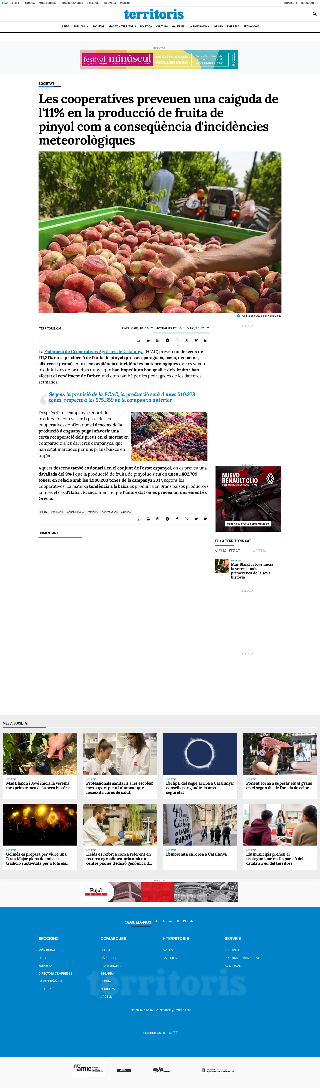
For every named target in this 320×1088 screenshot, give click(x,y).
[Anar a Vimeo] (184, 921)
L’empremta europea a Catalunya (196, 854)
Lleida (14, 3)
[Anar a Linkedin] (170, 921)
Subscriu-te (309, 3)
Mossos (125, 3)
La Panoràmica (50, 981)
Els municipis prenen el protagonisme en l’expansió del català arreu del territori (274, 858)
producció (57, 512)
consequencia (75, 512)
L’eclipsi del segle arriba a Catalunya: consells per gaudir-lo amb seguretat (200, 787)
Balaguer (93, 3)
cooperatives (110, 512)
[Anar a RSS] (191, 921)
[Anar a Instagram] (177, 921)
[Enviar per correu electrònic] (139, 340)
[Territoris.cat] (154, 14)
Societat (46, 84)
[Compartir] (158, 340)
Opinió (168, 950)
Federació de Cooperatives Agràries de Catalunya (93, 351)
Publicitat (233, 950)
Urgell (106, 996)
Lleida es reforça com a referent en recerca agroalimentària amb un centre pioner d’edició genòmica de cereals (118, 860)
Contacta (290, 3)
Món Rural (47, 950)
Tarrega (29, 3)
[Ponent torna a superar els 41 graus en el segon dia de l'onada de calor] (280, 754)
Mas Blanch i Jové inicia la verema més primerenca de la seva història (252, 571)
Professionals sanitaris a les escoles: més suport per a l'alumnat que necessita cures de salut (119, 787)
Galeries (170, 958)
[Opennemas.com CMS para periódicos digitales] (160, 1032)
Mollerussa (47, 3)
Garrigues (109, 958)
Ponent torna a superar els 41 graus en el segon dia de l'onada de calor (279, 785)
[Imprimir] (148, 340)
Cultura (45, 989)
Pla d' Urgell (111, 965)
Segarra (107, 973)
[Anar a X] (163, 921)
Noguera (108, 989)
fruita (44, 512)
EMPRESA (45, 965)
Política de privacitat (242, 958)
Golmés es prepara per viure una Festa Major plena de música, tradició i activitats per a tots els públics (36, 860)
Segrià (106, 981)
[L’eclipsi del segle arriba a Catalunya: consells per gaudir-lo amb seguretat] (200, 754)
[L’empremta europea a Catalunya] (200, 825)
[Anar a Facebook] (156, 921)
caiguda (126, 512)
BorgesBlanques (71, 3)
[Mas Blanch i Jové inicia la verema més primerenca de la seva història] (222, 566)
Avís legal (233, 965)
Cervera (110, 3)
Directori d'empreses (55, 973)
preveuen (93, 512)
